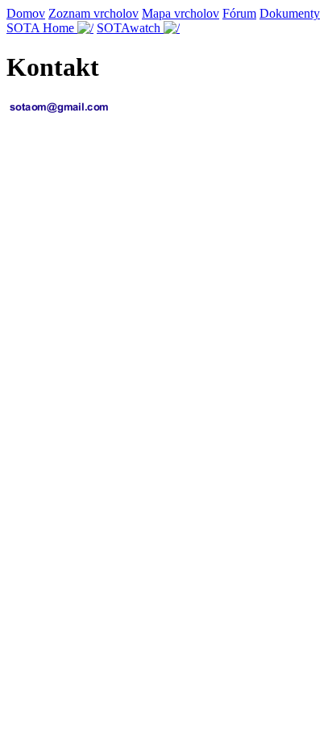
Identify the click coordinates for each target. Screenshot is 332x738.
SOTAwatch (130, 28)
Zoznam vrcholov (93, 13)
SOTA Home (41, 28)
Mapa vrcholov (180, 13)
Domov (25, 13)
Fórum (239, 13)
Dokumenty (289, 13)
